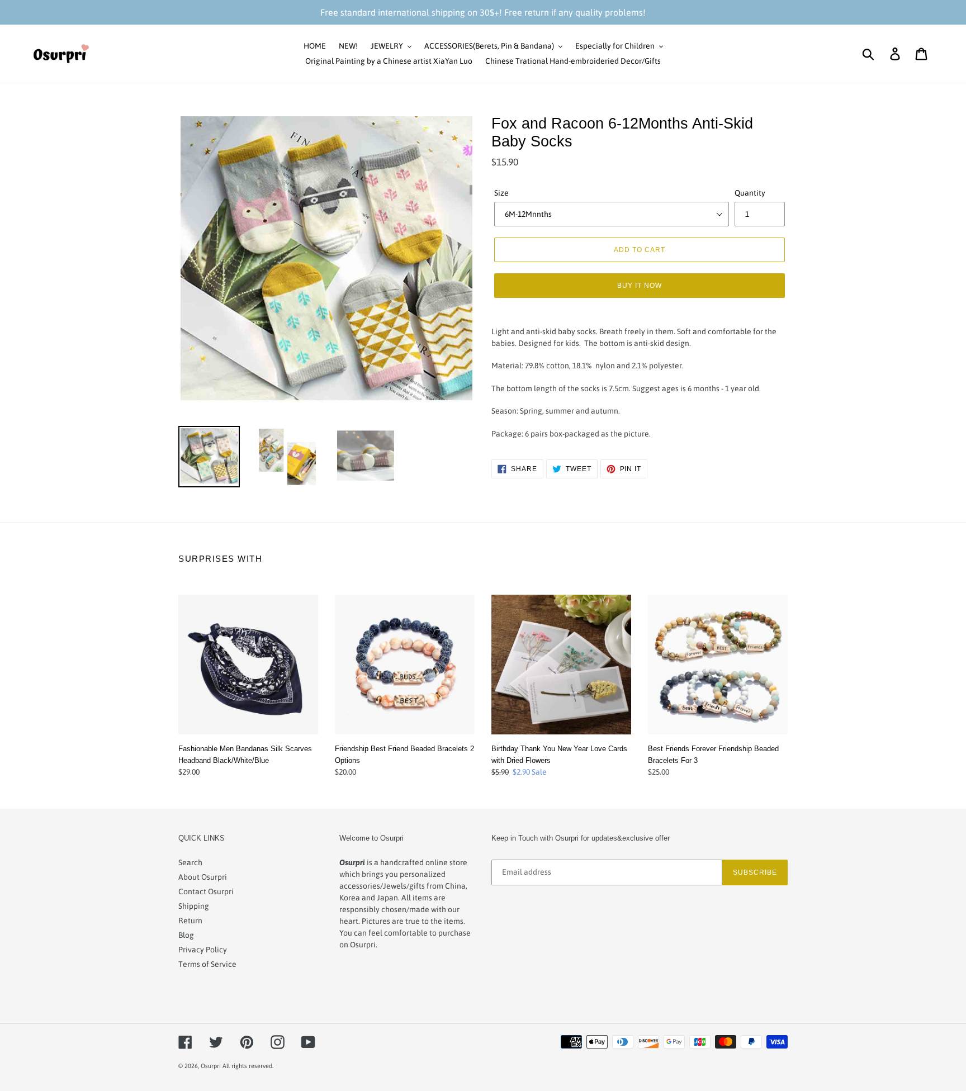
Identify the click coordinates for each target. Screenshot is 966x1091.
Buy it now (639, 285)
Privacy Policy (202, 949)
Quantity (750, 192)
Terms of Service (207, 964)
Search (190, 862)
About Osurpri (202, 876)
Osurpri (211, 1065)
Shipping (193, 906)
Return (190, 920)
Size (501, 192)
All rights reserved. (247, 1065)
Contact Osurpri (206, 891)
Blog (186, 935)
